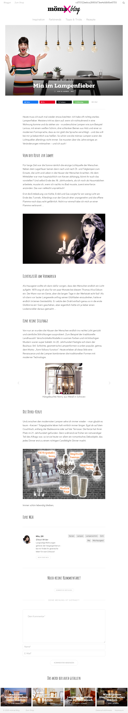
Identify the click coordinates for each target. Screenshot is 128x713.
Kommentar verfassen (64, 590)
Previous (4, 697)
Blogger (7, 2)
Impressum (119, 710)
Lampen (80, 536)
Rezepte (91, 19)
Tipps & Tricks (74, 19)
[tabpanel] (16, 697)
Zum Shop (19, 2)
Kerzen (71, 536)
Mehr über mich (43, 557)
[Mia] (28, 539)
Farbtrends (55, 19)
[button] (18, 382)
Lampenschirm (92, 536)
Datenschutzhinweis (104, 710)
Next (123, 697)
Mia (72, 91)
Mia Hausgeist (98, 540)
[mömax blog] (64, 9)
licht (102, 536)
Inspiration (38, 19)
